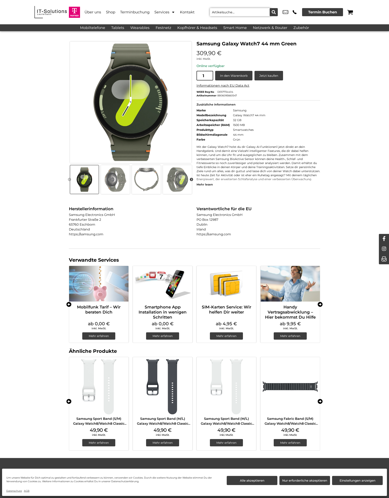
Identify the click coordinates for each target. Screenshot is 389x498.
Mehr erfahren (99, 336)
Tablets (117, 28)
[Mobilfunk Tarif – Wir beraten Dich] (98, 284)
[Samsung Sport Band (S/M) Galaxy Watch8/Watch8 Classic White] (98, 386)
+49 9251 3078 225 (295, 12)
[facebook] (384, 239)
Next (191, 180)
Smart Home (235, 28)
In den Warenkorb (234, 76)
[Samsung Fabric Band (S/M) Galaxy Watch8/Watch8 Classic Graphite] (290, 386)
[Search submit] (274, 12)
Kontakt (187, 12)
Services (161, 12)
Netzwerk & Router (270, 28)
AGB (26, 490)
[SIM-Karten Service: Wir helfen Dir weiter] (226, 284)
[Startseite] (50, 12)
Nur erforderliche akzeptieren (304, 480)
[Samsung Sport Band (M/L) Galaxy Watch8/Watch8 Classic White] (226, 386)
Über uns (92, 12)
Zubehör (301, 28)
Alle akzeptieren (252, 480)
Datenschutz (14, 490)
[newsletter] (384, 259)
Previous (69, 180)
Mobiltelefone (92, 28)
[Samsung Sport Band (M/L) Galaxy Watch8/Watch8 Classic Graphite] (162, 386)
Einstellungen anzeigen (357, 480)
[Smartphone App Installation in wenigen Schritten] (162, 284)
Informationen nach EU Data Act (223, 85)
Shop (110, 12)
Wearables (140, 28)
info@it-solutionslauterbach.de (285, 12)
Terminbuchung (135, 12)
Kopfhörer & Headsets (197, 28)
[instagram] (384, 249)
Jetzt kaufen (268, 76)
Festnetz (163, 28)
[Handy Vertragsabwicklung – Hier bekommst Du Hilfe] (290, 284)
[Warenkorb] (350, 12)
